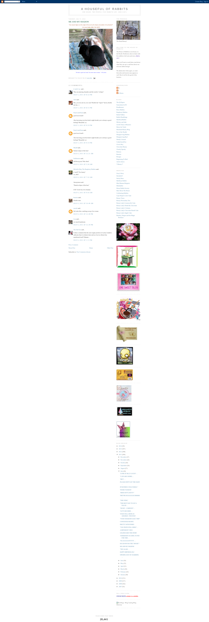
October (123, 462)
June (122, 560)
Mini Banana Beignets (123, 183)
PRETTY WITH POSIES (127, 524)
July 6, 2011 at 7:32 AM (82, 177)
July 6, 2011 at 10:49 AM (83, 203)
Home (91, 248)
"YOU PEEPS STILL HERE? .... (129, 527)
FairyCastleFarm (78, 113)
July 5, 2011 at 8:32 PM (82, 95)
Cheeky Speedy (121, 149)
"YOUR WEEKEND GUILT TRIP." (130, 519)
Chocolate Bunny (121, 147)
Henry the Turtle (121, 127)
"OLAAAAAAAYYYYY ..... (128, 541)
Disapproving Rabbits (122, 134)
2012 (120, 452)
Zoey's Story (120, 173)
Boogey (118, 157)
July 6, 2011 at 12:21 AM (83, 153)
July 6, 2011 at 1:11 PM (82, 240)
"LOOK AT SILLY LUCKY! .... (129, 473)
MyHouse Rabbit (121, 181)
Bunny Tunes (120, 198)
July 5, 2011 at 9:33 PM (82, 125)
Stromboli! (119, 176)
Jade (74, 99)
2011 (120, 454)
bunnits (75, 197)
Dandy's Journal (121, 139)
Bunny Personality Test (123, 200)
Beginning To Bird (122, 159)
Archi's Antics (120, 162)
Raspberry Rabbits (121, 112)
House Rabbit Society (122, 188)
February (123, 572)
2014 (120, 446)
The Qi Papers (120, 102)
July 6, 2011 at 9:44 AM (82, 192)
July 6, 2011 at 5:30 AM (82, 164)
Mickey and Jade (121, 122)
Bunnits (118, 154)
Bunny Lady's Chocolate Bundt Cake (127, 210)
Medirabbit (119, 186)
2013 (120, 449)
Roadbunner (120, 107)
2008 (120, 584)
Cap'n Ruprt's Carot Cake (123, 195)
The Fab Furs (77, 229)
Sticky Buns (120, 178)
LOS (118, 88)
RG (118, 90)
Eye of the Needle (121, 132)
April (122, 566)
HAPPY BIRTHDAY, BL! (127, 552)
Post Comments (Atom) (83, 252)
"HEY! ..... (123, 479)
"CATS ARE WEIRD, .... (127, 476)
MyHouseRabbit (121, 119)
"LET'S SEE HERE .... (126, 511)
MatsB (75, 148)
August (123, 468)
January (123, 574)
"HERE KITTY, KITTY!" (127, 492)
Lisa (74, 219)
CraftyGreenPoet (121, 142)
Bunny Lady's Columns (123, 208)
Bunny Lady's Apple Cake (124, 213)
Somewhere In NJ (121, 105)
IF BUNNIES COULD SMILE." (129, 487)
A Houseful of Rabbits (104, 9)
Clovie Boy (119, 144)
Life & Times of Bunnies (123, 124)
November (124, 460)
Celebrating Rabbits (122, 193)
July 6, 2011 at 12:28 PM (83, 214)
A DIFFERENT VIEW (126, 530)
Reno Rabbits (120, 110)
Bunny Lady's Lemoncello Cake (125, 203)
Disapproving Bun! (122, 137)
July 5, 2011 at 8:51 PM (82, 108)
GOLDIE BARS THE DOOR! (128, 533)
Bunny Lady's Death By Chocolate (126, 205)
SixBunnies (76, 158)
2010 (120, 578)
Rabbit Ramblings (121, 117)
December (124, 457)
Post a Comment (73, 245)
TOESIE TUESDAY (125, 490)
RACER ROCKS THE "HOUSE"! (129, 543)
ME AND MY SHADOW (127, 546)
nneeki (75, 208)
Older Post (110, 248)
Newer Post (72, 248)
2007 (120, 586)
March (123, 569)
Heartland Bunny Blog (123, 129)
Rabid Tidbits (120, 115)
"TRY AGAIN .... (124, 549)
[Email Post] (94, 78)
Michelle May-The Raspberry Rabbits (84, 169)
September (124, 465)
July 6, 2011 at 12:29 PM (83, 225)
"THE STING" (124, 500)
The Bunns (120, 93)
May (122, 563)
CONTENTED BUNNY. (127, 521)
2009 (120, 581)
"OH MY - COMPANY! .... (127, 508)
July (122, 471)
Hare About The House (123, 190)
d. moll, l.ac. (77, 89)
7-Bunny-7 (119, 164)
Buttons (118, 152)
